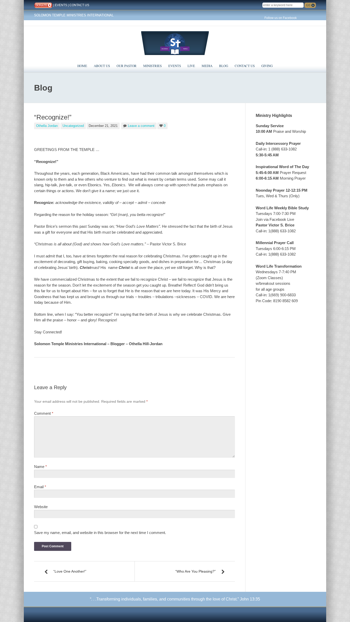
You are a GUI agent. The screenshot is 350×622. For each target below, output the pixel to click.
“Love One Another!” (69, 571)
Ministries (152, 65)
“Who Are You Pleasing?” (195, 571)
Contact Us (245, 65)
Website (41, 507)
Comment (43, 413)
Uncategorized (73, 126)
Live (191, 65)
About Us (102, 65)
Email (40, 487)
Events (174, 65)
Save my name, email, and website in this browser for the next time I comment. (100, 532)
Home (82, 65)
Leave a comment (141, 126)
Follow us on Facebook (280, 18)
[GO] (310, 5)
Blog (223, 65)
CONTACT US (79, 5)
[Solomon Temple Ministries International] (175, 42)
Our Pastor (127, 65)
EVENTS (61, 5)
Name (40, 466)
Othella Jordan (47, 126)
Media (207, 65)
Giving (267, 65)
